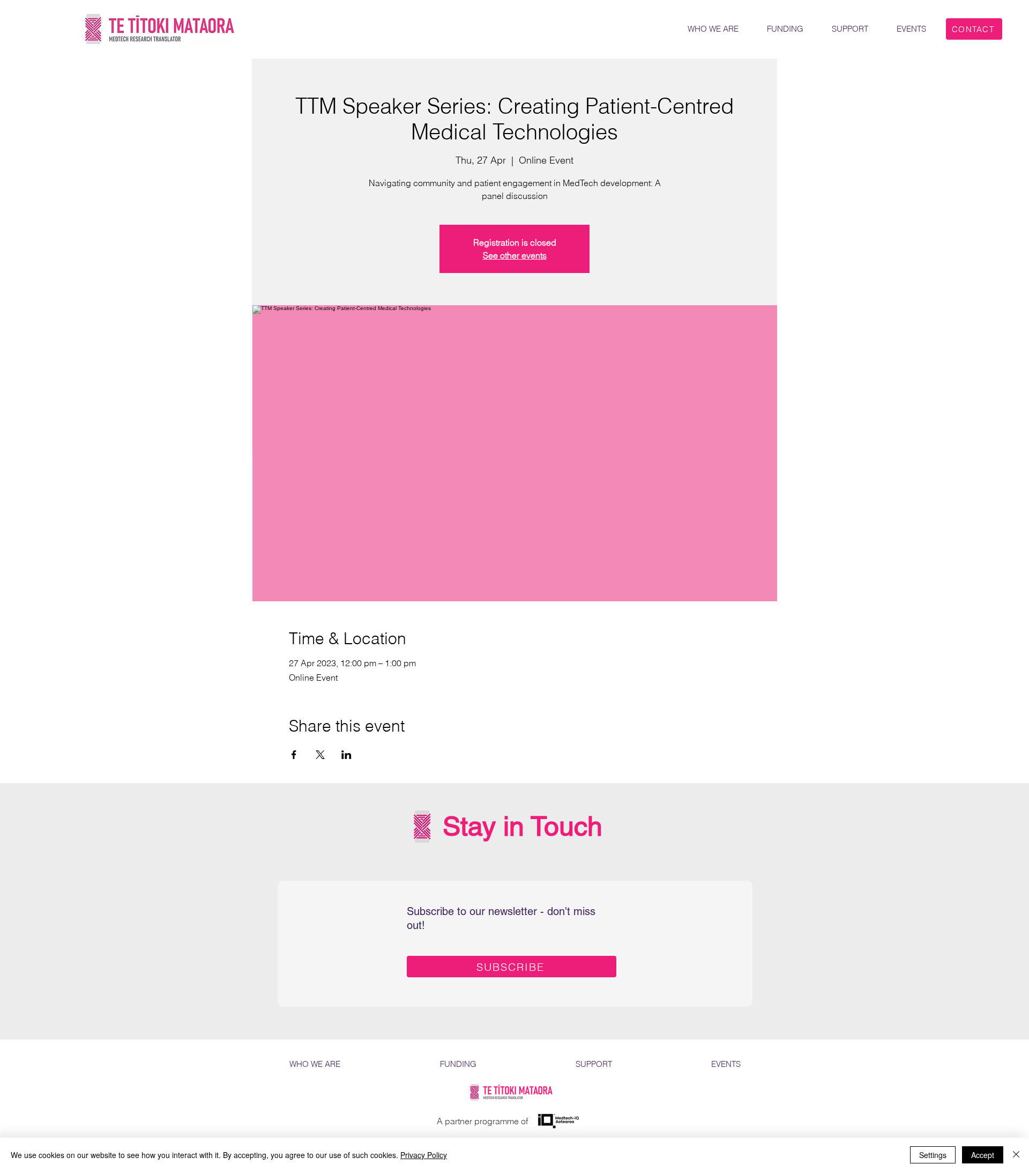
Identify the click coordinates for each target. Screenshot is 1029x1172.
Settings (932, 1154)
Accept (982, 1154)
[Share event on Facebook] (294, 754)
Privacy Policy (423, 1154)
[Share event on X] (320, 754)
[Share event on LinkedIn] (346, 754)
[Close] (1016, 1154)
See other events (515, 255)
